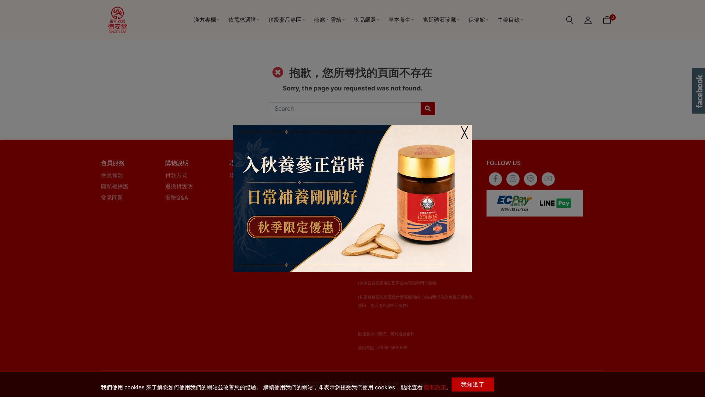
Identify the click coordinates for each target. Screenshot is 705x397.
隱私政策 (435, 387)
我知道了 (473, 384)
